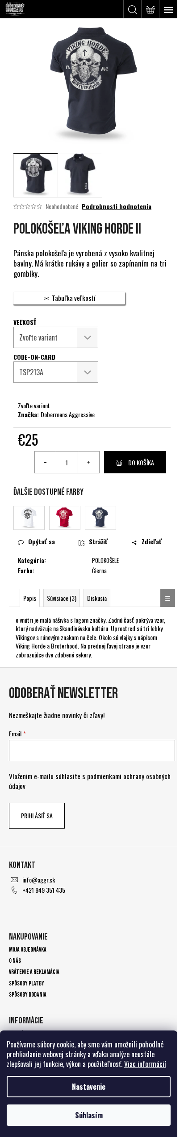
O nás (15, 960)
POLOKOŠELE (105, 560)
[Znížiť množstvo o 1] (45, 462)
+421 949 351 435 (43, 890)
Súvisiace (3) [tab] (61, 598)
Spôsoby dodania (27, 994)
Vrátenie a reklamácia (34, 972)
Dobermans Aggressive (68, 414)
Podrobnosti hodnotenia (116, 206)
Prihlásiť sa (37, 815)
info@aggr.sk (38, 879)
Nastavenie (88, 1086)
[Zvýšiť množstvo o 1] (88, 462)
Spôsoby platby (26, 983)
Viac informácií (145, 1064)
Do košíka (141, 462)
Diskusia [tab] (97, 598)
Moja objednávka (27, 949)
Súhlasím (89, 1115)
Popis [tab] (29, 598)
